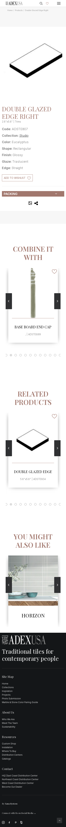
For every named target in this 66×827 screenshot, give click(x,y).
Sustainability (8, 726)
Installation (7, 747)
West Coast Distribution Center (18, 783)
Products (19, 10)
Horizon (33, 615)
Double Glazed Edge (33, 471)
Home (9, 10)
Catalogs (6, 758)
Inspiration (7, 691)
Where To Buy (9, 751)
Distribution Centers (12, 754)
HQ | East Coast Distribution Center (19, 775)
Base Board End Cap (33, 326)
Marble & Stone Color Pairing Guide (20, 702)
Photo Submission (11, 698)
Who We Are (8, 719)
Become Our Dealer (12, 786)
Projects (6, 694)
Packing (10, 194)
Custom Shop (9, 743)
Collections (8, 687)
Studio (24, 135)
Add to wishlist (15, 177)
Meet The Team (10, 723)
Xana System (11, 803)
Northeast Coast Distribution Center (20, 779)
